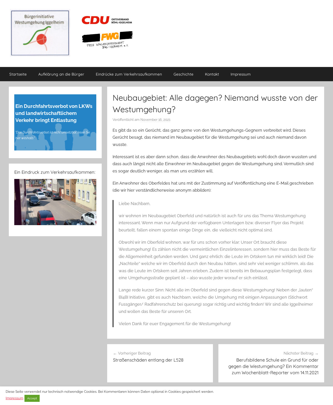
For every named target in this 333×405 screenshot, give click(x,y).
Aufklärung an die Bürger (61, 74)
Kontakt (212, 74)
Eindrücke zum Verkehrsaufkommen (129, 74)
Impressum (241, 74)
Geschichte (183, 74)
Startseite (18, 74)
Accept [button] (32, 398)
